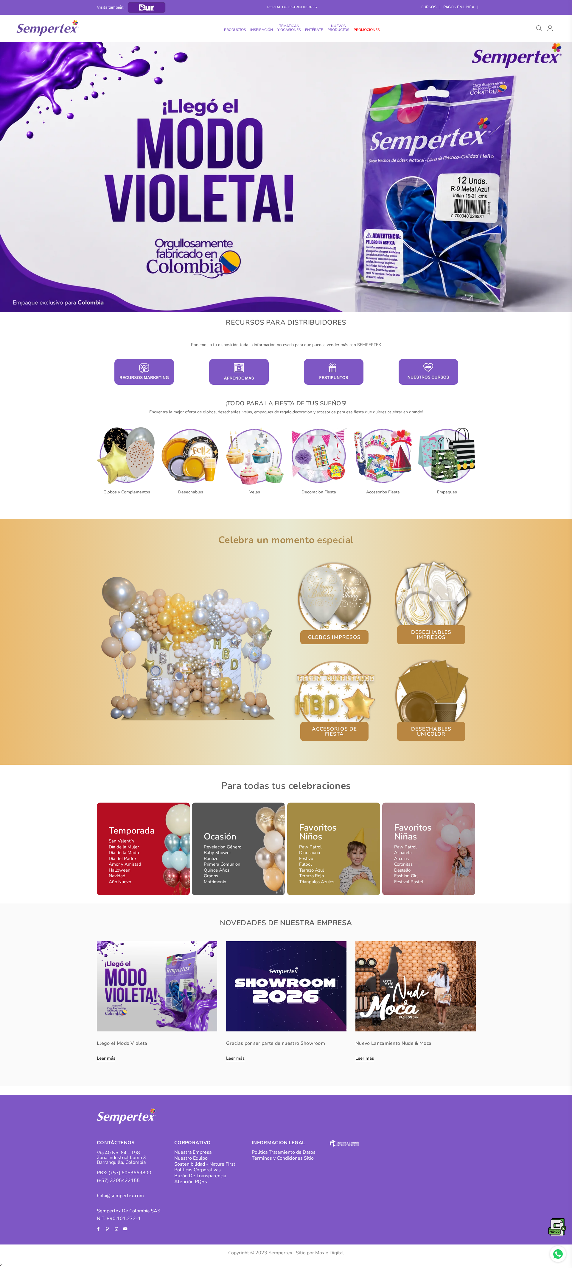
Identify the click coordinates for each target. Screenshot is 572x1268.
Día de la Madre (124, 853)
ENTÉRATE (314, 29)
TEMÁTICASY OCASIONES (289, 28)
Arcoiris (401, 859)
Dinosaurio (309, 853)
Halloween (119, 870)
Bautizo (211, 859)
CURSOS (428, 7)
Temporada (132, 831)
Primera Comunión (222, 864)
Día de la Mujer (124, 847)
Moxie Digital (329, 1253)
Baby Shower (217, 853)
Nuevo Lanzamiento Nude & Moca (393, 1043)
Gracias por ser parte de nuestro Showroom (275, 1043)
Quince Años (216, 870)
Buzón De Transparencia (200, 1175)
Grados (211, 876)
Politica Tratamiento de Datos (283, 1152)
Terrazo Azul (311, 870)
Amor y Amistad (125, 864)
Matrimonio (215, 882)
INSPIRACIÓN (261, 29)
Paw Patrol (310, 847)
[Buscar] (539, 28)
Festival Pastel (408, 882)
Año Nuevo (120, 882)
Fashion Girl (406, 876)
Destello (402, 870)
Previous (15, 177)
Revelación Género (222, 847)
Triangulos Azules (316, 882)
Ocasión (220, 837)
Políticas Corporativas (197, 1170)
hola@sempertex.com (120, 1195)
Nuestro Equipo (191, 1158)
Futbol (305, 864)
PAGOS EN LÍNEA (458, 7)
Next (557, 177)
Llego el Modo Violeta (122, 1043)
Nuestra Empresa (193, 1152)
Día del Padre (122, 859)
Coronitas (403, 864)
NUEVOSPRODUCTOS (338, 28)
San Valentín (121, 841)
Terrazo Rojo (311, 876)
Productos (235, 29)
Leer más (106, 1058)
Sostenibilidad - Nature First (204, 1164)
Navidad (117, 876)
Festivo (306, 859)
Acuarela (403, 853)
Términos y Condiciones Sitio (283, 1158)
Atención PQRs (190, 1181)
